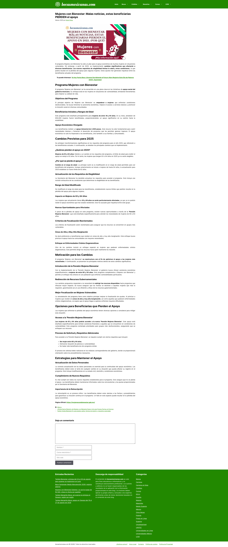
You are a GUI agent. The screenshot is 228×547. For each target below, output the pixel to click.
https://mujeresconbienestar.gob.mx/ (80, 402)
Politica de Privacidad (166, 544)
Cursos (138, 491)
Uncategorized (141, 524)
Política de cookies (151, 544)
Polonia (138, 515)
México (59, 407)
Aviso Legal (132, 544)
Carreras (139, 482)
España (138, 497)
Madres (138, 500)
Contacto (141, 544)
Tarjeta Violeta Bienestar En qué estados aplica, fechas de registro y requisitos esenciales (84, 411)
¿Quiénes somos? (121, 544)
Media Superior (141, 506)
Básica (138, 479)
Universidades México (144, 534)
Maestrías (139, 503)
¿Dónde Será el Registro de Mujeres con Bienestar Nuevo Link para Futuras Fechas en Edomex (85, 409)
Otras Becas (140, 512)
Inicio (116, 4)
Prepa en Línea (141, 518)
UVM (138, 537)
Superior (139, 521)
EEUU (138, 494)
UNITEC (139, 527)
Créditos (139, 488)
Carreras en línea (142, 485)
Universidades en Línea (144, 531)
